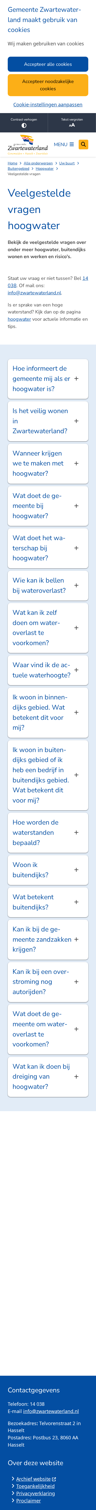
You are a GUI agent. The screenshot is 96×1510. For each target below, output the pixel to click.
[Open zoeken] (83, 144)
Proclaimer (28, 1500)
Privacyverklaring (35, 1493)
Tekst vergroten (72, 119)
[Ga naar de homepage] (28, 145)
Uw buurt (67, 163)
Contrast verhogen (24, 119)
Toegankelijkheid (35, 1486)
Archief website (33, 1479)
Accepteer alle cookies (48, 64)
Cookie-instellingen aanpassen (47, 104)
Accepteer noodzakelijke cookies (48, 85)
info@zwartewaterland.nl (34, 293)
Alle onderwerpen (38, 163)
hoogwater (19, 319)
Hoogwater (45, 168)
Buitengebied (18, 168)
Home (12, 163)
